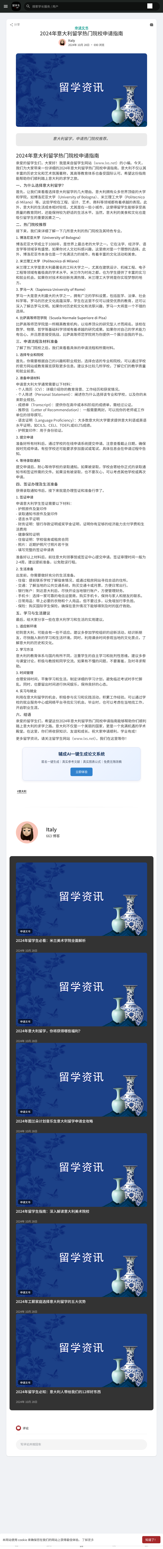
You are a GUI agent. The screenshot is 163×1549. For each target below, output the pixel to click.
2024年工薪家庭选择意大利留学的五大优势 (51, 1301)
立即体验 (81, 772)
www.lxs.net (105, 162)
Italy (71, 40)
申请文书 (81, 27)
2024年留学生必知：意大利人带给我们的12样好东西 (58, 1391)
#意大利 (21, 791)
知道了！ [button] (151, 1540)
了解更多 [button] (88, 1540)
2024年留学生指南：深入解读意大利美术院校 (52, 1211)
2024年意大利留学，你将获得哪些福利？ (49, 1030)
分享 (16, 24)
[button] (92, 6)
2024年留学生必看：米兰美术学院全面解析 (51, 940)
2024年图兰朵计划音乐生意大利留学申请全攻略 (54, 1121)
